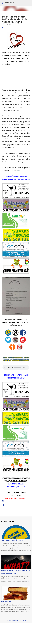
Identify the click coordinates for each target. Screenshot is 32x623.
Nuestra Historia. (6, 601)
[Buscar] (29, 3)
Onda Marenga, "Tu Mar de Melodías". (12, 540)
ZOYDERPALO (9, 3)
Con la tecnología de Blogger (17, 620)
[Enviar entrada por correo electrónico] (3, 501)
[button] (3, 27)
